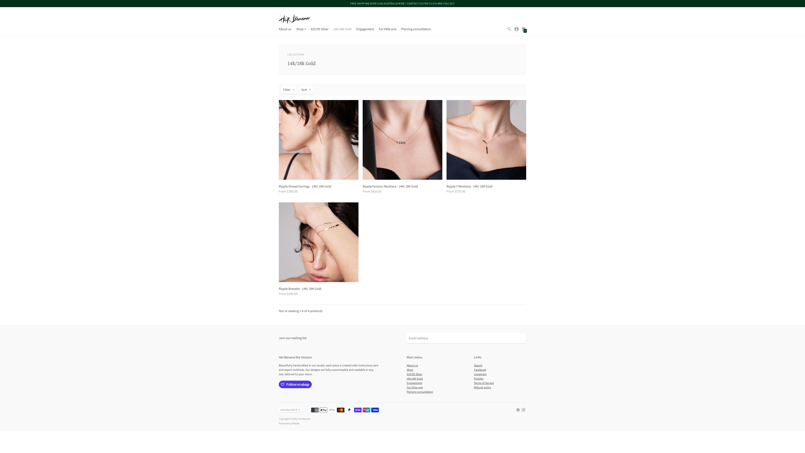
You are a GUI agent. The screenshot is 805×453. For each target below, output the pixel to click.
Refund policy (482, 387)
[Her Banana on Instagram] (523, 409)
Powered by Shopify (289, 423)
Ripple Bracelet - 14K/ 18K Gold (300, 288)
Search (478, 365)
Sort (304, 89)
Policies (478, 378)
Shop (410, 370)
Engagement (365, 29)
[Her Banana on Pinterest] (518, 409)
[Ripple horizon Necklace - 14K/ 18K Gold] (402, 140)
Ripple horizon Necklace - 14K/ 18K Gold (390, 186)
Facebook (480, 370)
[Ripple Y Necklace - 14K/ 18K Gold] (486, 140)
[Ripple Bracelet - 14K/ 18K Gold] (318, 242)
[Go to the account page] (516, 29)
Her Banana (304, 418)
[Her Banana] (294, 19)
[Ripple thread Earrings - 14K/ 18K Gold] (318, 140)
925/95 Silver (319, 29)
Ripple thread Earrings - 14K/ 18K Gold (305, 186)
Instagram (480, 374)
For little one (387, 29)
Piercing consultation (416, 29)
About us (285, 29)
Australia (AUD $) (289, 409)
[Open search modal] (509, 29)
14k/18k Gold (342, 29)
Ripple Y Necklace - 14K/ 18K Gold (469, 186)
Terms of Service (484, 383)
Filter (286, 89)
